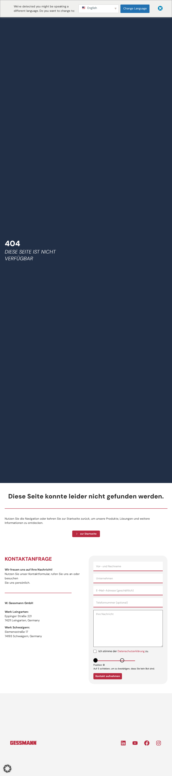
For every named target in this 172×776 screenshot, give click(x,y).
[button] (7, 768)
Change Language (135, 8)
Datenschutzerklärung (131, 651)
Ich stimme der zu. (123, 651)
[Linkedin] (123, 743)
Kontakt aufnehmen (107, 676)
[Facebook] (147, 743)
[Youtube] (135, 743)
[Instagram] (158, 743)
